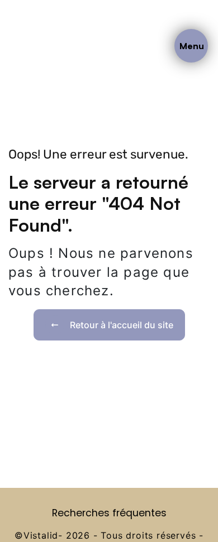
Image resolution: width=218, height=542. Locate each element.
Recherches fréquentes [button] (109, 513)
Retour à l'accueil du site (121, 324)
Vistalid (40, 535)
